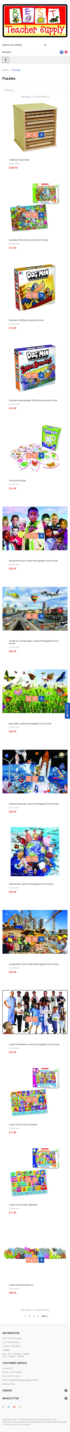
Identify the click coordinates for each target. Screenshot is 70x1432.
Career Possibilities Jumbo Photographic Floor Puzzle (34, 1044)
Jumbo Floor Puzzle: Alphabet (23, 1205)
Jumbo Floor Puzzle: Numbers (23, 1124)
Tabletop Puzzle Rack (19, 160)
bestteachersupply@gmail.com (23, 1380)
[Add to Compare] (29, 135)
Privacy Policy (8, 1384)
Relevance (35, 90)
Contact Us (7, 1368)
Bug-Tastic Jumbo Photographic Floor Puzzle (30, 723)
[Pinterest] (14, 1407)
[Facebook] (3, 1407)
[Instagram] (20, 1407)
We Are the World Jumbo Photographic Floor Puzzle (33, 561)
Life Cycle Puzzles (17, 480)
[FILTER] (67, 716)
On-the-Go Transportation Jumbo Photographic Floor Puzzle (34, 642)
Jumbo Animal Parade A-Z (21, 1285)
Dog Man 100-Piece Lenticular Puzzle (26, 320)
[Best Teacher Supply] (35, 21)
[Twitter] (8, 1407)
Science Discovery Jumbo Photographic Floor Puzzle (34, 804)
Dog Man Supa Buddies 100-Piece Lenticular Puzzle (33, 400)
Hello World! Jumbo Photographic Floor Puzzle (31, 884)
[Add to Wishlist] (35, 135)
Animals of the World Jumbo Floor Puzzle (28, 240)
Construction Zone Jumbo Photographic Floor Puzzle (34, 964)
